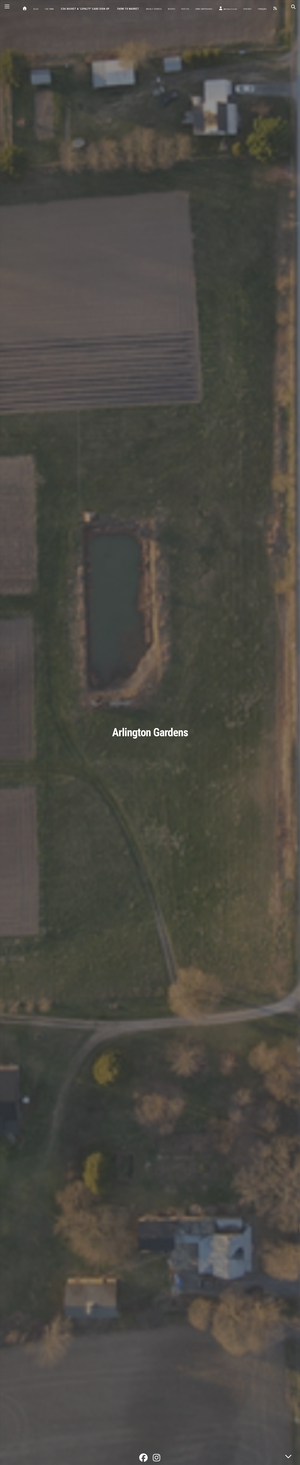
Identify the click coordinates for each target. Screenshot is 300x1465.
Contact (247, 9)
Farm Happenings (203, 9)
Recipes (171, 9)
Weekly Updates (154, 9)
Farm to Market (128, 8)
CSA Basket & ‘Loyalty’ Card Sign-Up (85, 8)
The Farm (49, 9)
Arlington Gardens (150, 732)
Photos (185, 9)
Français (262, 9)
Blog (35, 9)
